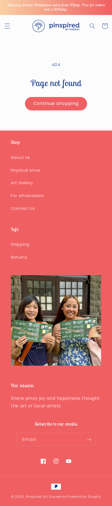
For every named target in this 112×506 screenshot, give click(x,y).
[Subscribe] (89, 439)
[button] (7, 26)
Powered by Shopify (84, 497)
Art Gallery (22, 183)
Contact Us (23, 208)
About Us (20, 157)
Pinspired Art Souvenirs (46, 497)
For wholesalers (27, 195)
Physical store (26, 170)
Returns (19, 257)
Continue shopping (56, 103)
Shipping (20, 244)
